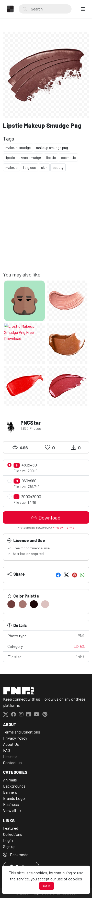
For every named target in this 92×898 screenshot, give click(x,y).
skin (44, 167)
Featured (10, 828)
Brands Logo (14, 798)
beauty (58, 167)
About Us (11, 744)
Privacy (58, 527)
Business (11, 804)
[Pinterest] (74, 575)
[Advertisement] (46, 225)
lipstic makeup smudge (23, 157)
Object (79, 646)
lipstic (51, 157)
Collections (12, 834)
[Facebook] (58, 575)
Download (49, 517)
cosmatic (68, 157)
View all (9, 810)
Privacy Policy (15, 738)
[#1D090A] (34, 604)
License (10, 756)
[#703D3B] (11, 604)
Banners (10, 792)
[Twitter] (66, 575)
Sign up (9, 846)
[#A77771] (23, 604)
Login (8, 840)
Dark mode (18, 854)
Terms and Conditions (21, 731)
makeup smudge (18, 147)
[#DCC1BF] (45, 604)
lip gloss (29, 167)
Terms (69, 527)
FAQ (6, 750)
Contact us (12, 762)
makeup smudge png (52, 147)
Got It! (46, 886)
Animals (10, 779)
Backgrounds (14, 785)
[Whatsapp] (82, 575)
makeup (11, 167)
